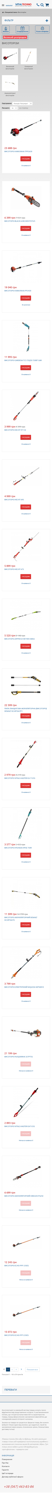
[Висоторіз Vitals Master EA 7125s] (26, 754)
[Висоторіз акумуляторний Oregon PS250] (26, 1172)
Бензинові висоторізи (10, 67)
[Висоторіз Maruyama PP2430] (26, 267)
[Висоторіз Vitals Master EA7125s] (26, 1102)
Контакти (5, 1466)
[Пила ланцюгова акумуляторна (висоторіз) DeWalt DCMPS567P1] (26, 685)
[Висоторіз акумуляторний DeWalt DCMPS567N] (26, 893)
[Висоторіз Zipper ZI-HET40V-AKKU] (26, 615)
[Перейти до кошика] (47, 4)
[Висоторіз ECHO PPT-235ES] (26, 1311)
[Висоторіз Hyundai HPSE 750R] (26, 824)
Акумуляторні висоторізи (10, 94)
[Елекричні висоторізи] (29, 56)
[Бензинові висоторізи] (10, 56)
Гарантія (5, 1470)
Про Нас (5, 1463)
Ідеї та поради (7, 1473)
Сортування (7, 103)
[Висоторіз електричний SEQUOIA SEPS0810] (26, 963)
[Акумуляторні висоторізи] (10, 83)
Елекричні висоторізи (28, 67)
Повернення (7, 1459)
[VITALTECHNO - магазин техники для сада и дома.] (23, 5)
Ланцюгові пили (11, 12)
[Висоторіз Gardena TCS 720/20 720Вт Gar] (26, 336)
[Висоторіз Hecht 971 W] (26, 406)
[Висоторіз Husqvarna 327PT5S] (26, 1033)
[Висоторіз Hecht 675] (26, 545)
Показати (5, 108)
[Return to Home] (3, 12)
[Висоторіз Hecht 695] (26, 476)
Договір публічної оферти (12, 1477)
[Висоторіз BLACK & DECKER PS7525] (26, 197)
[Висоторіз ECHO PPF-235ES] (26, 1242)
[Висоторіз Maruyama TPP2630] (26, 127)
